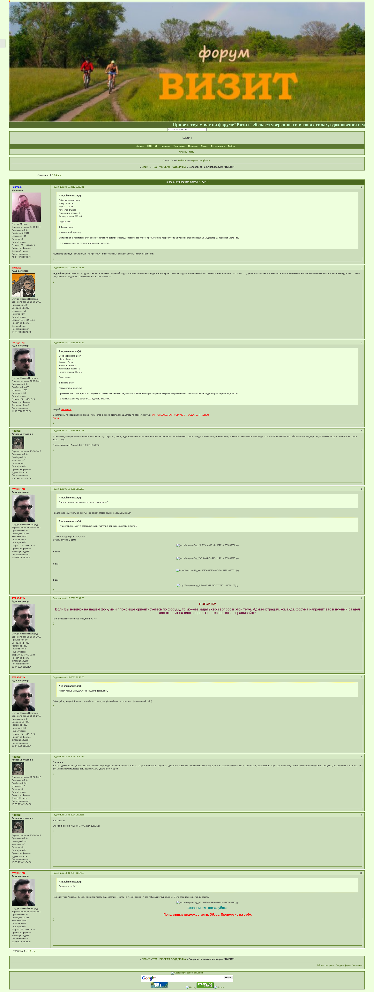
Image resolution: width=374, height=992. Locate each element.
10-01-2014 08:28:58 (74, 815)
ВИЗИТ (146, 167)
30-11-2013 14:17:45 (74, 267)
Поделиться (58, 187)
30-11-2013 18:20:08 (74, 430)
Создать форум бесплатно (349, 965)
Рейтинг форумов (325, 965)
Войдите (182, 160)
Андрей (16, 430)
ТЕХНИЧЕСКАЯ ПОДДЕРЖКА (169, 167)
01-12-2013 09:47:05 (74, 598)
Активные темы (186, 152)
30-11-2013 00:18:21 (74, 187)
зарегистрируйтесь (200, 160)
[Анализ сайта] (159, 987)
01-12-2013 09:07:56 (74, 489)
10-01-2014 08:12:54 (74, 756)
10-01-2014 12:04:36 (74, 873)
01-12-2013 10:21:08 (74, 677)
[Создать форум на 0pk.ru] (187, 973)
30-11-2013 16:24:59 (74, 342)
